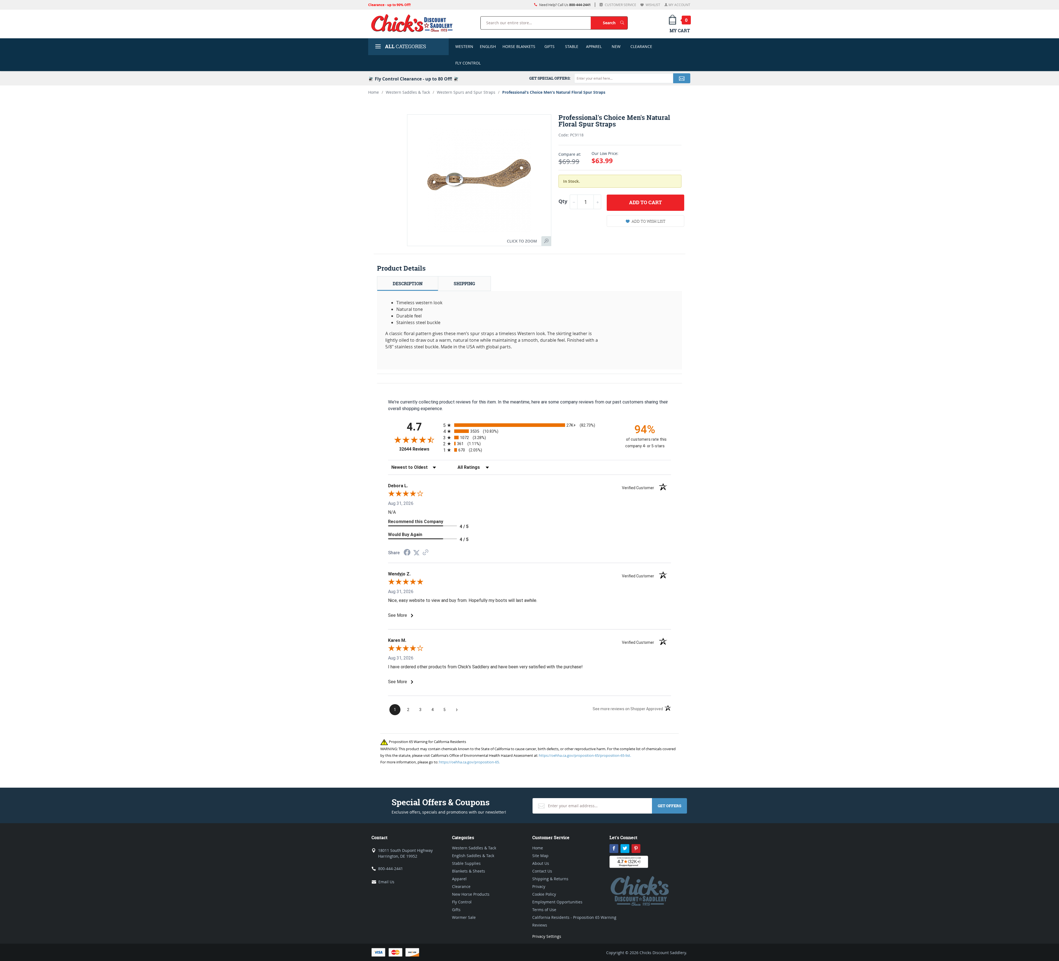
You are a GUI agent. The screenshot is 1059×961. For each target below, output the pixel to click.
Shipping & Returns (550, 878)
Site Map (540, 855)
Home (373, 92)
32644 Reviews (419, 449)
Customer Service (620, 4)
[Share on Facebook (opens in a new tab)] (407, 553)
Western (464, 46)
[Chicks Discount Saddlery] (414, 23)
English (488, 46)
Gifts (549, 46)
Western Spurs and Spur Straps (466, 92)
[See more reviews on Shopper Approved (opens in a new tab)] (425, 552)
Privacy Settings (546, 936)
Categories (405, 46)
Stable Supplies (466, 863)
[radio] (529, 425)
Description (407, 284)
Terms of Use (544, 909)
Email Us (386, 881)
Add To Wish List (648, 221)
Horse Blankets (518, 46)
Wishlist (652, 4)
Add (645, 202)
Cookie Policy (544, 894)
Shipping (464, 284)
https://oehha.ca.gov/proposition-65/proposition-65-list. (585, 755)
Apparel (594, 46)
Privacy (538, 886)
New (616, 46)
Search (615, 22)
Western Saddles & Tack (408, 92)
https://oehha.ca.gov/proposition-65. (469, 762)
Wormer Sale (464, 917)
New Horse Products (471, 894)
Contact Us (542, 871)
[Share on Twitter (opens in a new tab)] (416, 552)
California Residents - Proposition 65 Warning (574, 917)
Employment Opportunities (557, 902)
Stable (571, 46)
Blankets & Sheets (468, 871)
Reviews (539, 925)
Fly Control (468, 63)
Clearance (641, 46)
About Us (540, 863)
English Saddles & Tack (473, 855)
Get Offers (669, 805)
